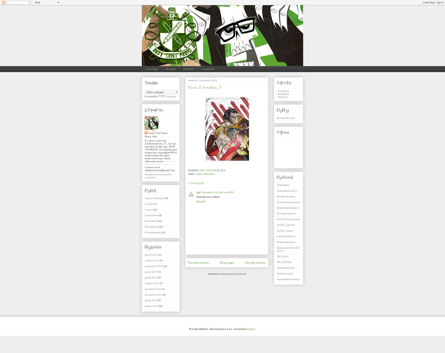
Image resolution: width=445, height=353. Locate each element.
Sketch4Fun (151, 226)
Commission (208, 68)
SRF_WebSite (284, 261)
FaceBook (283, 90)
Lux (198, 192)
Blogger (250, 329)
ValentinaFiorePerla (288, 279)
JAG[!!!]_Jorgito (285, 230)
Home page (227, 262)
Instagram (283, 93)
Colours (149, 203)
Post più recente (198, 262)
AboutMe (170, 68)
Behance (283, 96)
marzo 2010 (151, 305)
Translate (170, 96)
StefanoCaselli (285, 273)
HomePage (152, 68)
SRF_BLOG (283, 256)
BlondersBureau (286, 117)
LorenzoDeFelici (286, 236)
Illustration (209, 174)
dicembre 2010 (153, 288)
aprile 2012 (151, 277)
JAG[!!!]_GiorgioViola (288, 219)
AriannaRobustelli (287, 190)
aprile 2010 (151, 300)
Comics (198, 174)
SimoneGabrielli (286, 267)
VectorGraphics (153, 232)
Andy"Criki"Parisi (157, 132)
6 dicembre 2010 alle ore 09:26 (217, 192)
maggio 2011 (152, 283)
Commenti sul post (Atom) (232, 273)
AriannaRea (283, 184)
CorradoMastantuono (288, 202)
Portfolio (189, 68)
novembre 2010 (153, 294)
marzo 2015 (151, 254)
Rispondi (200, 201)
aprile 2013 (151, 271)
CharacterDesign (154, 198)
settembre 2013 (153, 266)
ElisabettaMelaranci (288, 207)
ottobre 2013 (152, 260)
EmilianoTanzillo (286, 213)
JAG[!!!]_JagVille (286, 224)
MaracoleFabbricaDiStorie (288, 249)
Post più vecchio (255, 262)
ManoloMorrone (286, 241)
